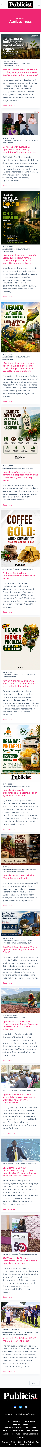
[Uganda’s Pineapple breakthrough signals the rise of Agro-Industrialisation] (20, 753)
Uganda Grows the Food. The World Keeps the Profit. (18, 876)
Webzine (16, 1424)
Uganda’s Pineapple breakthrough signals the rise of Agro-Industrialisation (20, 793)
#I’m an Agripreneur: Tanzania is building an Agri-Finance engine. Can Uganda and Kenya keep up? (20, 72)
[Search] (2, 4)
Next (34, 1383)
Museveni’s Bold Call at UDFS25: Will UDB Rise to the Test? (19, 1339)
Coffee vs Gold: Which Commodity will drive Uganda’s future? (19, 576)
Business (17, 66)
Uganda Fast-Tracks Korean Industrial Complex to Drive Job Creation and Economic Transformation (19, 1098)
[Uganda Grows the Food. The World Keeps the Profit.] (20, 849)
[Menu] (39, 5)
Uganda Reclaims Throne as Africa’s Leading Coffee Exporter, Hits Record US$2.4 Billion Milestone (20, 1025)
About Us (17, 1421)
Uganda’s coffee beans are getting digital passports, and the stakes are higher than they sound (20, 476)
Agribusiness (8, 63)
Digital (20, 1437)
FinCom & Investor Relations (15, 1334)
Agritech (29, 675)
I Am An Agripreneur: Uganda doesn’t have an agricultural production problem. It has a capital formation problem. (18, 367)
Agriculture (19, 63)
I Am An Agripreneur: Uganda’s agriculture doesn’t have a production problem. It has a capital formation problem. (19, 259)
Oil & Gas (6, 1431)
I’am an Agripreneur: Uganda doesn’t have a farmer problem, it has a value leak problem (20, 683)
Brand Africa (29, 1421)
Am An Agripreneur (22, 140)
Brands (34, 1428)
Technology (18, 1431)
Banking (29, 569)
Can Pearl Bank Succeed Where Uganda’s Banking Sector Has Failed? (20, 950)
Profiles (16, 1434)
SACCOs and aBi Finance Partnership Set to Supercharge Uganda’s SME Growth (20, 1261)
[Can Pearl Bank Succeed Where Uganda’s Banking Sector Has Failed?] (20, 923)
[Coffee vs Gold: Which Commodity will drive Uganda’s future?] (20, 538)
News (28, 786)
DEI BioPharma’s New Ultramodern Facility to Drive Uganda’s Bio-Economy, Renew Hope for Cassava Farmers (19, 1172)
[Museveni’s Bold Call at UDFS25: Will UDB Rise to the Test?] (20, 1315)
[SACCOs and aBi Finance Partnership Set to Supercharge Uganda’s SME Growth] (20, 1233)
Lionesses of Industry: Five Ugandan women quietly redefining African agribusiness (19, 149)
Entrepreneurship (18, 943)
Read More (8, 106)
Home (8, 1421)
